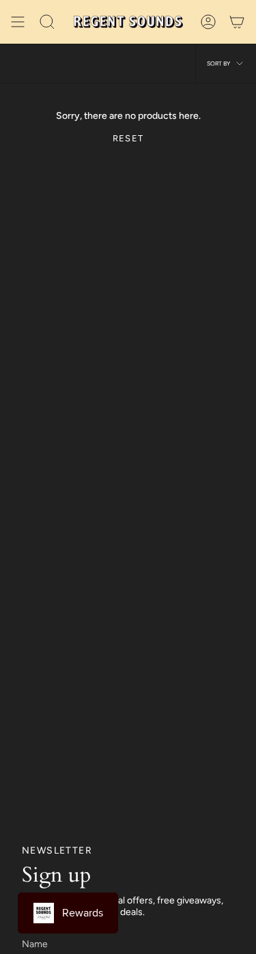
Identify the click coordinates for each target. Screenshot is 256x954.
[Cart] (237, 22)
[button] (47, 22)
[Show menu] (17, 22)
